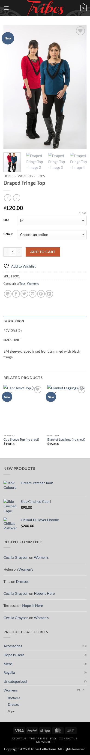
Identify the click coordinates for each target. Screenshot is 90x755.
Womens (25, 176)
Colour (7, 234)
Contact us (68, 738)
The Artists (38, 738)
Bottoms (14, 698)
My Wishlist (45, 742)
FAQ (53, 738)
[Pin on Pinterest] (41, 294)
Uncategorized (15, 681)
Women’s (41, 557)
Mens (7, 663)
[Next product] (7, 197)
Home (8, 176)
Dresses (22, 581)
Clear (83, 213)
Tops (41, 176)
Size (6, 220)
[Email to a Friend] (32, 294)
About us (19, 738)
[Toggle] (84, 690)
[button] (6, 8)
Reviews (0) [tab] (12, 330)
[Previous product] (16, 197)
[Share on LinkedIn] (49, 294)
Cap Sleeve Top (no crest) (21, 439)
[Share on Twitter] (24, 294)
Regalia (9, 672)
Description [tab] (13, 321)
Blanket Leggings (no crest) (66, 439)
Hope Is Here (44, 593)
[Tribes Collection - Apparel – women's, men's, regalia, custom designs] (45, 8)
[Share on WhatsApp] (8, 294)
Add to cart (43, 252)
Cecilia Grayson (15, 557)
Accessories (12, 646)
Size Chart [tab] (12, 340)
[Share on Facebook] (16, 294)
